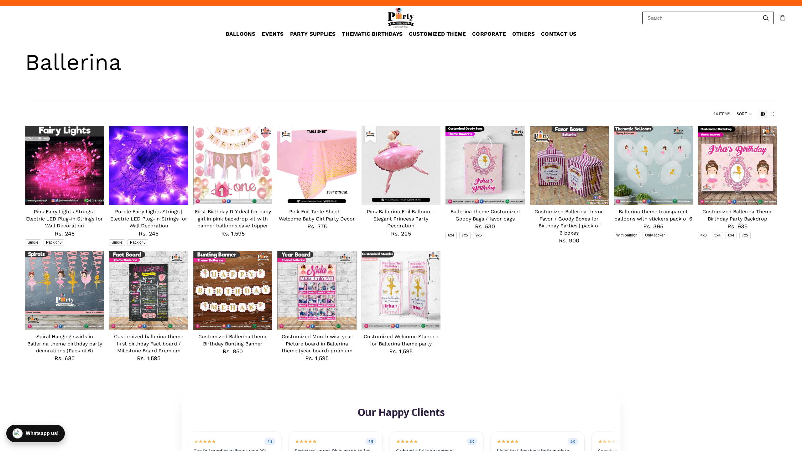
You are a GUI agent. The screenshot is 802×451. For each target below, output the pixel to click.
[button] (745, 114)
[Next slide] (431, 166)
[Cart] (782, 18)
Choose (520, 195)
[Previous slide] (371, 166)
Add (604, 195)
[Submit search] (765, 18)
